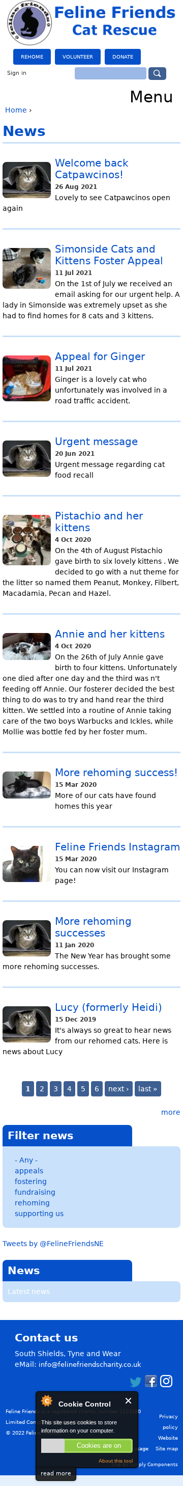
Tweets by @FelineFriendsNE (53, 1244)
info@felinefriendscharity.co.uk (90, 1364)
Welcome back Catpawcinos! (92, 169)
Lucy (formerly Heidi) (108, 1007)
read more (56, 1473)
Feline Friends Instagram (117, 847)
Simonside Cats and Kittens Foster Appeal (109, 255)
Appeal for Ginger (100, 357)
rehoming (32, 1203)
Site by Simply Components (144, 1464)
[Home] (91, 23)
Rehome (32, 57)
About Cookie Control (46, 1400)
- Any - (26, 1160)
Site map (167, 1448)
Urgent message (96, 442)
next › (118, 1089)
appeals (29, 1171)
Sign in (16, 73)
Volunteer (78, 57)
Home (16, 110)
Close (129, 1400)
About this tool (116, 1461)
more (170, 1112)
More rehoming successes (93, 927)
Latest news (29, 1291)
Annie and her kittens (110, 634)
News (24, 1270)
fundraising (35, 1192)
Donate (122, 57)
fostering (31, 1181)
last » (148, 1089)
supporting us (39, 1213)
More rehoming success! (116, 773)
